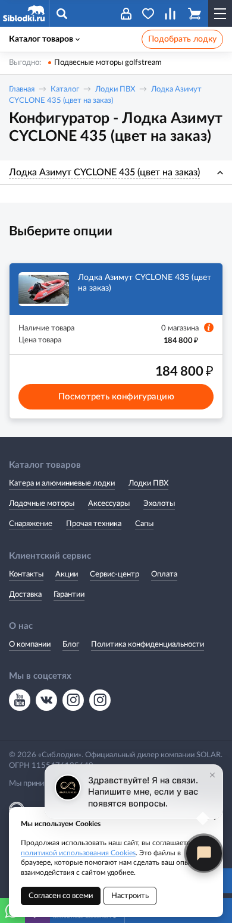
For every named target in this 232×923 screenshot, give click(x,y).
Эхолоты (159, 504)
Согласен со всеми (61, 896)
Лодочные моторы (41, 504)
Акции (66, 574)
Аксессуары (109, 504)
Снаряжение (30, 524)
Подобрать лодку (182, 39)
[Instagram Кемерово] (100, 700)
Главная (22, 89)
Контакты (26, 574)
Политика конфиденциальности (147, 644)
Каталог (65, 89)
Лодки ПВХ (115, 89)
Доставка (25, 594)
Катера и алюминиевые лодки (62, 483)
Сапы (144, 524)
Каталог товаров (41, 39)
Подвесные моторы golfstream (108, 63)
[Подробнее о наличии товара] (209, 327)
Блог (70, 644)
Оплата (164, 574)
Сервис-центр (114, 574)
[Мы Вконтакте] (46, 700)
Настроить (130, 896)
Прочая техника (93, 524)
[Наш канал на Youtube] (19, 700)
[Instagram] (73, 700)
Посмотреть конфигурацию (116, 396)
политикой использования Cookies (78, 852)
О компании (30, 644)
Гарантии (69, 594)
